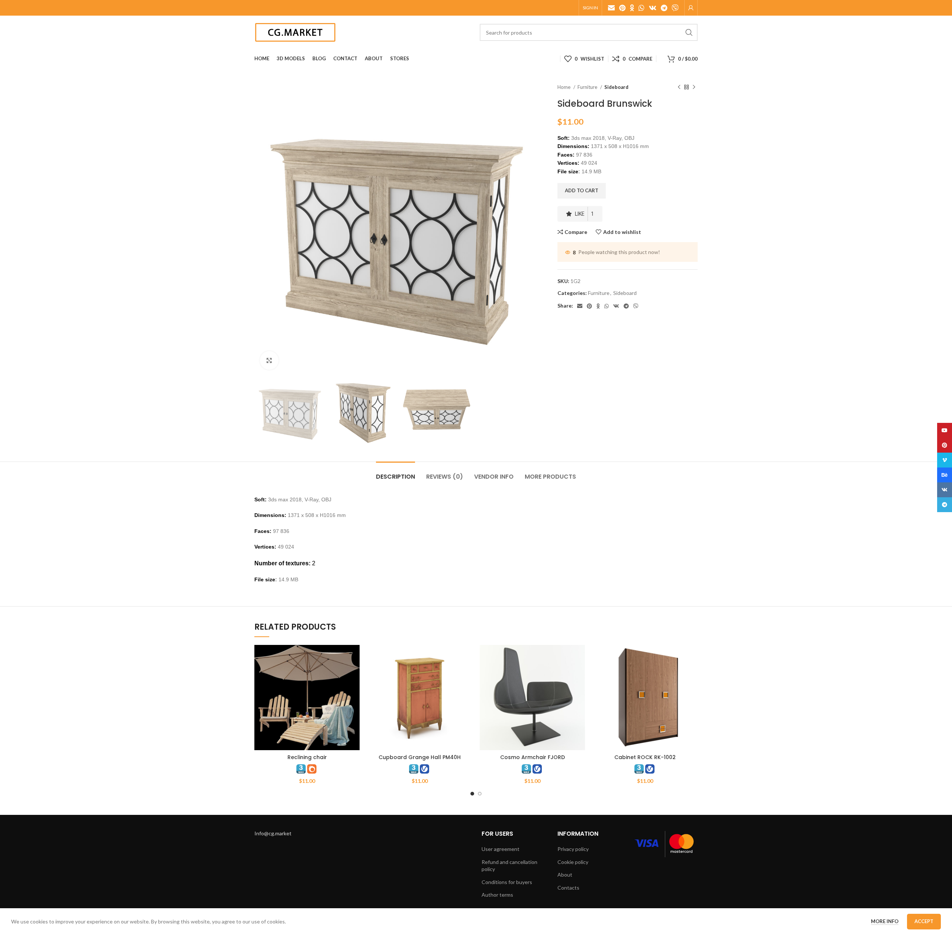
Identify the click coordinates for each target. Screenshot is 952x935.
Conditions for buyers (507, 882)
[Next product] (694, 87)
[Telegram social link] (664, 7)
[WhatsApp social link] (641, 7)
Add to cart (581, 190)
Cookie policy (572, 862)
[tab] (395, 473)
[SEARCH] (689, 32)
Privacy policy (573, 849)
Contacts (568, 887)
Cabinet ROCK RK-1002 (645, 757)
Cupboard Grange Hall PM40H (420, 757)
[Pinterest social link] (622, 7)
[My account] (691, 7)
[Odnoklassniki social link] (632, 7)
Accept (923, 921)
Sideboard (616, 87)
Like (584, 214)
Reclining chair (307, 757)
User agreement (501, 849)
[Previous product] (679, 87)
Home (564, 87)
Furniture (588, 87)
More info (884, 921)
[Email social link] (611, 7)
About (564, 874)
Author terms (497, 894)
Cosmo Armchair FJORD (532, 757)
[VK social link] (653, 7)
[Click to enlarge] (269, 360)
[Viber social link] (675, 7)
